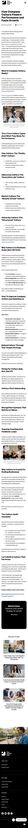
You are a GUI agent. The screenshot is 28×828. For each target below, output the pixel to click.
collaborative (16, 161)
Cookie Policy (4, 787)
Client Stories (4, 802)
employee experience (7, 242)
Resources (4, 807)
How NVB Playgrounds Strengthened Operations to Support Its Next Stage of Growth (14, 706)
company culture (9, 44)
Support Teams (5, 799)
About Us (3, 796)
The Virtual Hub (7, 95)
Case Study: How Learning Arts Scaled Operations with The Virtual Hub (14, 657)
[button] (25, 2)
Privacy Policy (4, 784)
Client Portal (4, 764)
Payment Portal (5, 767)
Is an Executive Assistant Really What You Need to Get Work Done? (14, 681)
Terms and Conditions (6, 781)
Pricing (3, 804)
